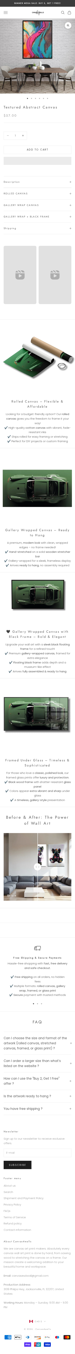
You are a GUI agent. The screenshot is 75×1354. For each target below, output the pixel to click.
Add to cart (37, 149)
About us (10, 1186)
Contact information (17, 1230)
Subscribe (17, 1165)
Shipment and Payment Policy (24, 1198)
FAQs (7, 1211)
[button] (37, 161)
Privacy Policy (12, 1204)
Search (8, 1192)
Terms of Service (15, 1217)
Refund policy (13, 1223)
